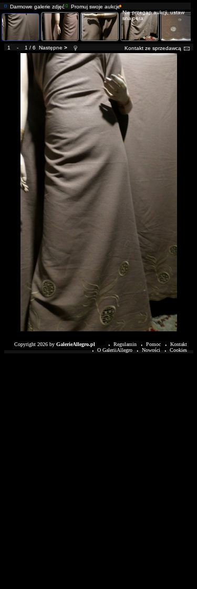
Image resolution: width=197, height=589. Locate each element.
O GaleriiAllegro (114, 350)
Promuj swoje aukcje (95, 6)
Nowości (151, 350)
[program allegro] (120, 4)
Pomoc (153, 344)
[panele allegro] (67, 4)
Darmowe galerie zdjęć (37, 6)
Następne (51, 47)
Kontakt (178, 344)
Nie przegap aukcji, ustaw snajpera (153, 15)
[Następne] (98, 54)
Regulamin (125, 344)
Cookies (178, 350)
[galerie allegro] (5, 4)
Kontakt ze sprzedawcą (153, 48)
